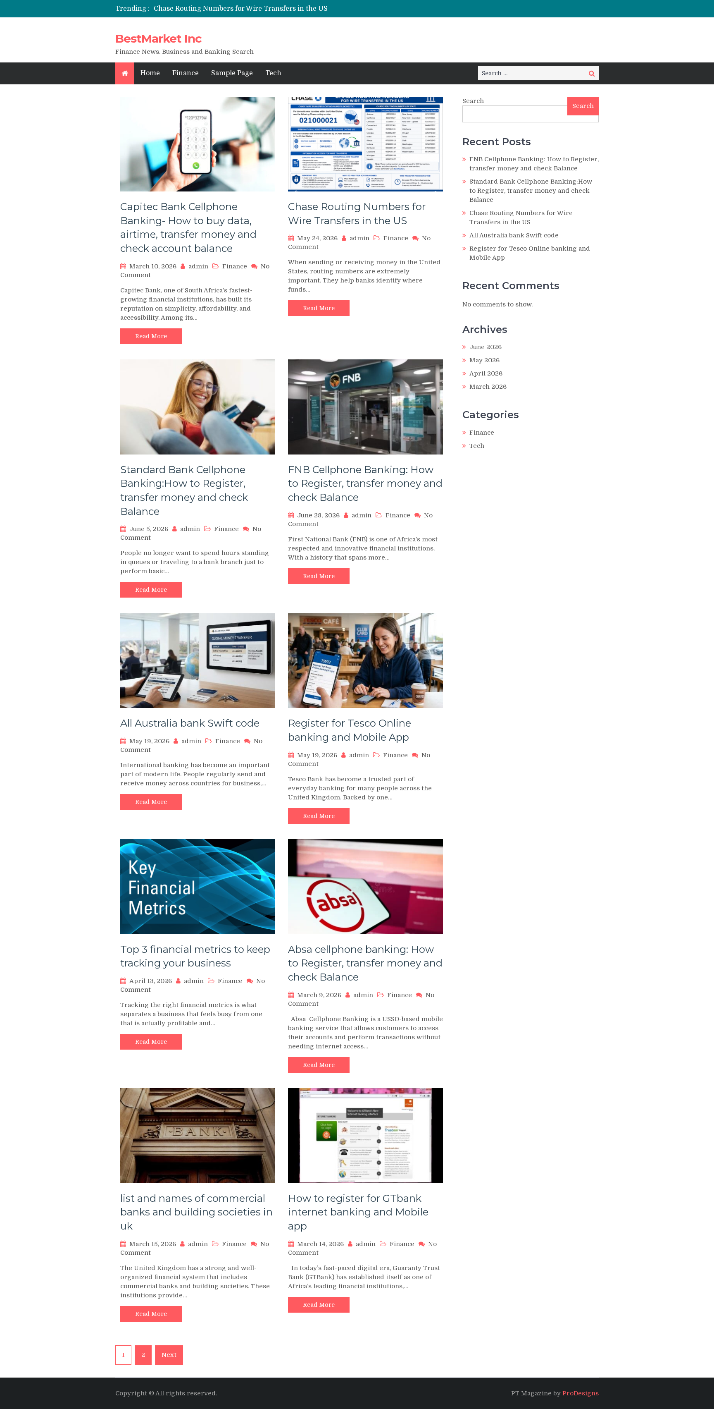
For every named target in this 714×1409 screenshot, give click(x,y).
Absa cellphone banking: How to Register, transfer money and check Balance (365, 963)
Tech (273, 73)
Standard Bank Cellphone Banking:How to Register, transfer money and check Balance (530, 190)
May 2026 (484, 360)
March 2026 (488, 386)
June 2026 (485, 347)
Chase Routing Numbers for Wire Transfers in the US (241, 8)
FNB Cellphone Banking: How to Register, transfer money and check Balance (365, 483)
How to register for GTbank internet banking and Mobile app (358, 1212)
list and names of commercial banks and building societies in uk (196, 1212)
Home (150, 73)
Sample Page (232, 73)
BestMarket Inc (158, 38)
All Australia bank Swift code (189, 723)
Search (473, 101)
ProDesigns (580, 1393)
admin (198, 266)
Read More (151, 336)
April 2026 (485, 373)
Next (169, 1355)
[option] (279, 8)
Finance (185, 73)
